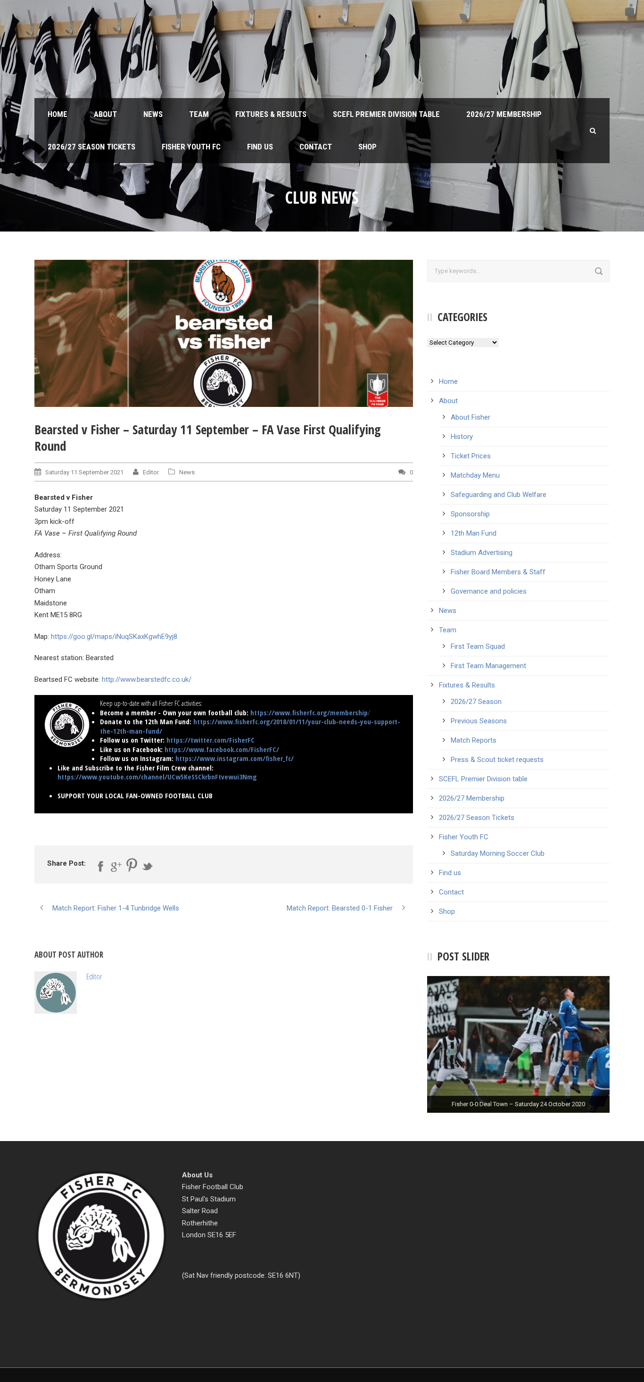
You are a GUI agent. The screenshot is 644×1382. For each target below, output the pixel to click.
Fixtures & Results (270, 114)
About (105, 114)
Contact (315, 146)
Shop (367, 146)
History (462, 436)
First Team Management (488, 666)
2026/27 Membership (504, 114)
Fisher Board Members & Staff (498, 572)
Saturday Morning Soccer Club (498, 853)
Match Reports (473, 740)
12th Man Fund (473, 533)
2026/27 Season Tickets (91, 146)
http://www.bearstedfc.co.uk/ (146, 679)
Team (199, 114)
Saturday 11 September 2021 (84, 472)
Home (57, 114)
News (153, 114)
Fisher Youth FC (191, 146)
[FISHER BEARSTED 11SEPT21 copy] (223, 333)
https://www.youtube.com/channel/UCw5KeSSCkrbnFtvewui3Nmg (157, 776)
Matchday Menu (475, 475)
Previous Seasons (479, 721)
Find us (260, 146)
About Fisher (470, 417)
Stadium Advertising (481, 552)
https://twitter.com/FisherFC (210, 740)
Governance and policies (489, 591)
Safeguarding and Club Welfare (498, 494)
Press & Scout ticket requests (497, 759)
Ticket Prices (471, 456)
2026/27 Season (476, 701)
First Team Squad (478, 646)
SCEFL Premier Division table (386, 114)
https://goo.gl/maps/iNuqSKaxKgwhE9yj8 (114, 636)
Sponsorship (470, 514)
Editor (151, 472)
